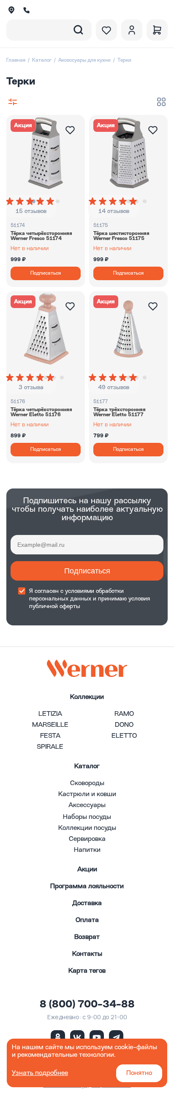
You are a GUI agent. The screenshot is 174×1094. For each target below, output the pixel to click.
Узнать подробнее (40, 1073)
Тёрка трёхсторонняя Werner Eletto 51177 (119, 412)
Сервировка (87, 839)
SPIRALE (50, 747)
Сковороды (87, 783)
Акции (87, 869)
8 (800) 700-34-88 (87, 1005)
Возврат (87, 937)
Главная (15, 60)
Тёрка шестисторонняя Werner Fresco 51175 (121, 236)
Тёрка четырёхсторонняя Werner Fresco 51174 (41, 236)
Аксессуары (87, 805)
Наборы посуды (87, 817)
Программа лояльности (87, 886)
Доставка (87, 903)
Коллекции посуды (87, 828)
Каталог (42, 60)
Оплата (87, 920)
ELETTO (124, 736)
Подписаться (87, 571)
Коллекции (87, 697)
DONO (124, 725)
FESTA (50, 736)
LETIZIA (50, 714)
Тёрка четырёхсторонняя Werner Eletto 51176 (41, 412)
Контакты (87, 954)
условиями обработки (94, 591)
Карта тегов (87, 971)
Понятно (139, 1073)
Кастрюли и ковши (87, 794)
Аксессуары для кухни (84, 60)
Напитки (87, 850)
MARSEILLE (50, 725)
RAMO (124, 714)
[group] (30, 201)
